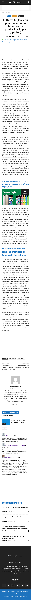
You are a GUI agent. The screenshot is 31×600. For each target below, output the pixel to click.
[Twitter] (22, 585)
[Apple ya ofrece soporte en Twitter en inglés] (6, 422)
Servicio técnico (21, 358)
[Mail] (17, 404)
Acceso (15, 593)
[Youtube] (27, 585)
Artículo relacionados (10, 412)
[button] (28, 2)
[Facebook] (4, 585)
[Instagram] (13, 585)
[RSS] (18, 585)
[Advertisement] (15, 7)
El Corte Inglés (12, 358)
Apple (9, 16)
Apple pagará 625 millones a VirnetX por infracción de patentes (8, 367)
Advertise (25, 591)
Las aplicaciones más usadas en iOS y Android (22, 366)
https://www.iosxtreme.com (15, 388)
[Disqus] (15, 453)
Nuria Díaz (4, 511)
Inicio (3, 12)
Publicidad (19, 591)
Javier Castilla (10, 36)
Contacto (13, 591)
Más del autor (8, 415)
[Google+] (13, 404)
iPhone (14, 16)
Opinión (8, 12)
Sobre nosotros (5, 591)
